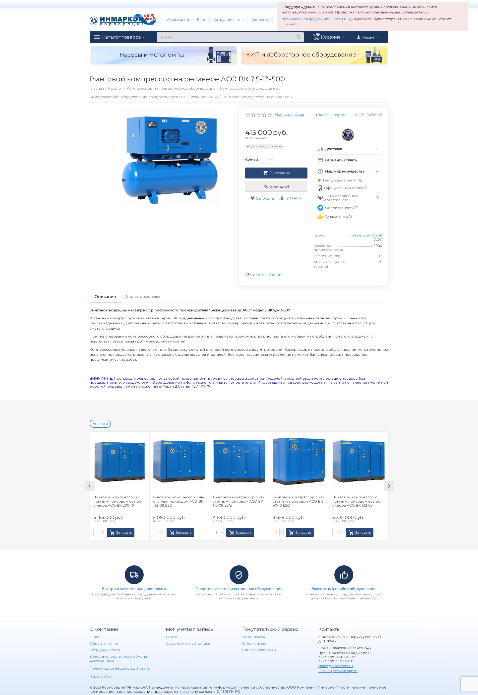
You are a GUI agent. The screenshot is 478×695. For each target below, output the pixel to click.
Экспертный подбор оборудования (343, 588)
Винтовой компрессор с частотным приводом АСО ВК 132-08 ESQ (178, 501)
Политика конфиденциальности (119, 668)
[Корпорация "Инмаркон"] (123, 19)
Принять (290, 24)
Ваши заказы (254, 637)
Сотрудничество (228, 19)
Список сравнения (259, 650)
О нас (95, 637)
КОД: (359, 115)
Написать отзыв (289, 115)
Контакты (260, 19)
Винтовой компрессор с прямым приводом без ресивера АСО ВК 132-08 (356, 501)
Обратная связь (104, 643)
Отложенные (254, 643)
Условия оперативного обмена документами (118, 658)
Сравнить (293, 198)
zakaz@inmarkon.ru (335, 666)
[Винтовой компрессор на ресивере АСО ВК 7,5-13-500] (170, 159)
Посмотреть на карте (338, 671)
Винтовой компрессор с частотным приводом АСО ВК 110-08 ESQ (238, 501)
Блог (201, 19)
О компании (178, 19)
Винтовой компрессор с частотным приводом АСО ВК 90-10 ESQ (298, 501)
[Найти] (299, 37)
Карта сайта (101, 676)
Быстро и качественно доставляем (134, 588)
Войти (171, 637)
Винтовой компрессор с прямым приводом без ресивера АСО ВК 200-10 (117, 501)
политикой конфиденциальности (312, 19)
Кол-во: (252, 159)
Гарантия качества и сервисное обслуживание (239, 588)
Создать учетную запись (188, 643)
